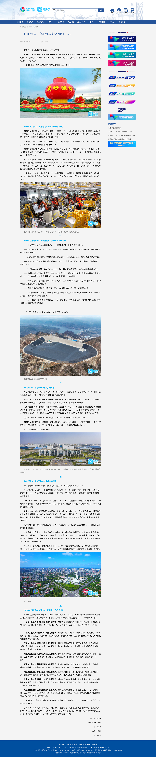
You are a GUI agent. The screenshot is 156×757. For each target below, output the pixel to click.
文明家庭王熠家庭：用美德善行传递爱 (119, 139)
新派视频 (40, 22)
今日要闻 (20, 22)
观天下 (50, 22)
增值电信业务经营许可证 (94, 753)
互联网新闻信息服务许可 (62, 753)
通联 (91, 22)
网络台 (112, 22)
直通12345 (81, 22)
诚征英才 (74, 744)
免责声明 (81, 744)
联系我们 (87, 744)
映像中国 (101, 22)
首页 (30, 27)
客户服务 (94, 744)
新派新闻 (30, 22)
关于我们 (61, 744)
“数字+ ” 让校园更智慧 (114, 128)
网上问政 (71, 22)
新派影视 (122, 22)
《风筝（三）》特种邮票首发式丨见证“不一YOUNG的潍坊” (122, 131)
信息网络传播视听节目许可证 (78, 753)
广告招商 (68, 744)
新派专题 (61, 22)
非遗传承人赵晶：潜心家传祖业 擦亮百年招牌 (122, 135)
